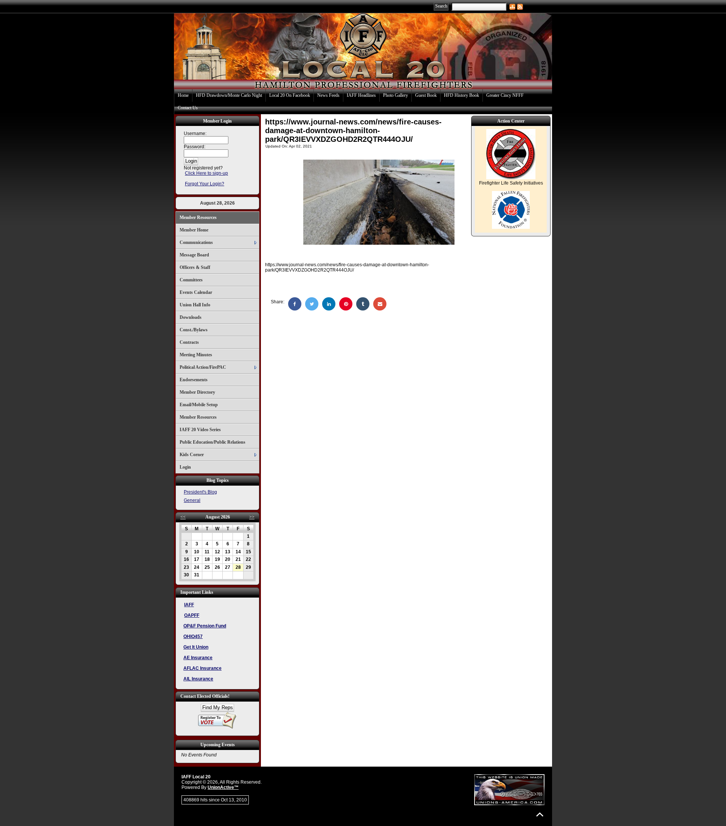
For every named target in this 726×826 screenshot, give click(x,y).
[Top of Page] (539, 814)
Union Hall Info (195, 304)
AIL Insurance (198, 679)
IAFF (189, 604)
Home (183, 95)
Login (185, 467)
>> (251, 517)
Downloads (191, 317)
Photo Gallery (395, 95)
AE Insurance (198, 657)
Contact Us (188, 107)
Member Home (194, 230)
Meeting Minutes (196, 354)
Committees (191, 280)
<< (183, 517)
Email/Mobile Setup (199, 404)
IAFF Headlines (361, 95)
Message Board (194, 255)
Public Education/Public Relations (212, 442)
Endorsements (194, 379)
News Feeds (328, 95)
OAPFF (191, 615)
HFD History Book (461, 95)
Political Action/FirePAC (203, 367)
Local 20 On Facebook (289, 95)
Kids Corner (192, 454)
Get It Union (195, 647)
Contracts (189, 342)
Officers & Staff (195, 267)
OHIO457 (193, 636)
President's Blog (200, 492)
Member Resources (198, 217)
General (192, 500)
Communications (196, 242)
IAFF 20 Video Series (200, 429)
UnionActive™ (223, 787)
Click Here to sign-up (206, 173)
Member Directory (197, 392)
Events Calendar (196, 292)
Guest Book (426, 95)
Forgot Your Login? (204, 183)
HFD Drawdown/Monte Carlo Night (229, 95)
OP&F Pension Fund (204, 626)
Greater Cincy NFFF (505, 95)
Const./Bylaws (194, 329)
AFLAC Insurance (202, 668)
